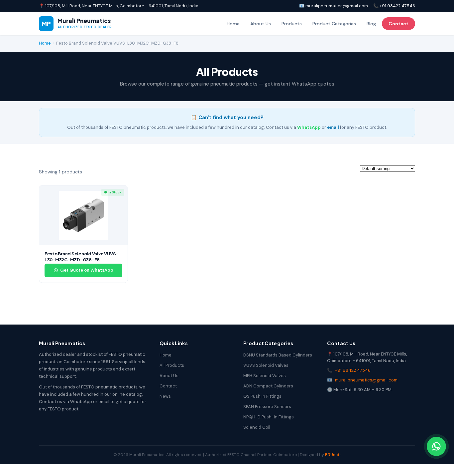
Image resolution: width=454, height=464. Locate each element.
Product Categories (334, 24)
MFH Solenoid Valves (264, 375)
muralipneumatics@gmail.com (366, 380)
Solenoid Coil (256, 427)
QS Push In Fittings (262, 396)
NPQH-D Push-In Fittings (268, 417)
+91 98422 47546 (353, 370)
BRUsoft (333, 454)
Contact (398, 24)
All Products (172, 365)
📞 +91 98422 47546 (394, 6)
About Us (260, 24)
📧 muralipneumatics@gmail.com (333, 6)
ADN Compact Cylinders (268, 386)
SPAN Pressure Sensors (267, 406)
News (165, 396)
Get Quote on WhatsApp (86, 270)
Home (233, 24)
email (333, 127)
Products (292, 24)
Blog (371, 24)
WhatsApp (309, 127)
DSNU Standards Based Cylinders (277, 355)
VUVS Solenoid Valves (265, 365)
